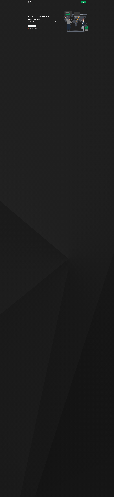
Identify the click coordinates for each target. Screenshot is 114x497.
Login (83, 2)
